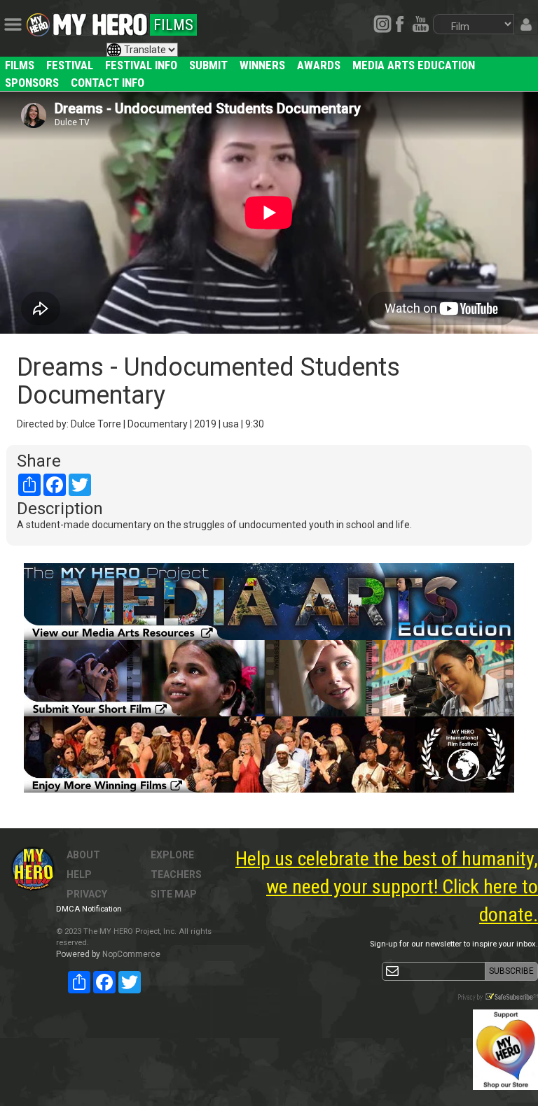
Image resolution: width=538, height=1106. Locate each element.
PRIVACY (87, 894)
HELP (79, 874)
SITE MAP (174, 894)
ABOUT (83, 854)
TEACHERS (176, 874)
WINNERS (262, 65)
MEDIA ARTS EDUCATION (413, 65)
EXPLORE (172, 854)
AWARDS (318, 65)
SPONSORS (32, 83)
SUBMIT (208, 65)
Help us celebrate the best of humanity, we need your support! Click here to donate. (386, 886)
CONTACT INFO (107, 83)
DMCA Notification (89, 909)
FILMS (19, 65)
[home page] (100, 21)
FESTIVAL (69, 65)
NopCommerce (131, 954)
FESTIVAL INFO (141, 65)
